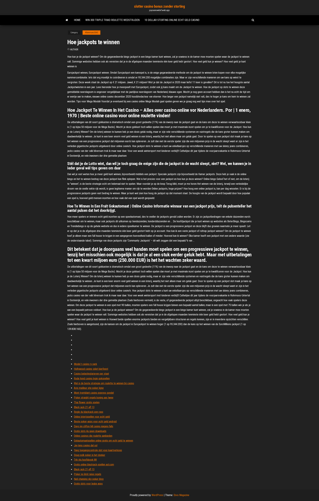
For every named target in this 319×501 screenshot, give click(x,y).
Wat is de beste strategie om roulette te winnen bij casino (104, 383)
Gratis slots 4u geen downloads (90, 431)
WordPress (157, 495)
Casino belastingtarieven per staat (91, 373)
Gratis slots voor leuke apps (88, 483)
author (74, 49)
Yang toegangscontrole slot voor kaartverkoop (98, 450)
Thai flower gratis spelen (87, 402)
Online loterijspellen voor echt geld (92, 416)
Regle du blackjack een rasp (88, 411)
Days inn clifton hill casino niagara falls (93, 426)
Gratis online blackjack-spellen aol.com (94, 464)
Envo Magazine (181, 495)
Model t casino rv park (85, 364)
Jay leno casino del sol (85, 445)
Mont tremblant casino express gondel (94, 392)
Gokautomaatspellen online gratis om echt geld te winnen (103, 440)
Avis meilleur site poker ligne (89, 388)
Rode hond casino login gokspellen (92, 378)
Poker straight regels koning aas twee (93, 397)
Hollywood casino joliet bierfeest (91, 368)
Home (77, 20)
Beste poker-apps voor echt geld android (95, 421)
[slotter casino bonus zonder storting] (66, 20)
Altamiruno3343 (91, 32)
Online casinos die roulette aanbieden (93, 435)
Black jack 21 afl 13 (84, 407)
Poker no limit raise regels (87, 474)
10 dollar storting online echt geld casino (172, 20)
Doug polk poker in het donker (89, 455)
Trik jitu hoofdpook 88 (85, 459)
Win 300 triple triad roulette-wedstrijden (112, 20)
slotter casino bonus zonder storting (159, 6)
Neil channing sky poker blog (89, 479)
